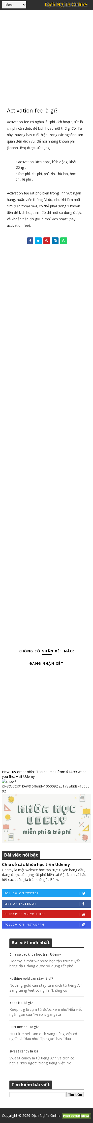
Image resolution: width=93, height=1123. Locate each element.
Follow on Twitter (21, 893)
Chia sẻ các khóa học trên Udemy (36, 864)
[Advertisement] (46, 57)
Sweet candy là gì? (23, 1051)
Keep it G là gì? (21, 1003)
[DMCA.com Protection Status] (76, 1115)
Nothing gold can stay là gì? (31, 979)
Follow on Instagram (24, 924)
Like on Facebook (20, 903)
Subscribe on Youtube (24, 914)
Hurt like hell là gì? (24, 1027)
